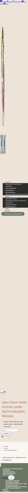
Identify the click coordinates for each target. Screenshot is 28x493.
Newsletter (7, 210)
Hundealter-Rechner (10, 206)
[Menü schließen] (0, 465)
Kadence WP (7, 460)
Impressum (6, 448)
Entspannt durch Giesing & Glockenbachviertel (16, 194)
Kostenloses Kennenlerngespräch (13, 184)
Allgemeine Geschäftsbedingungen (10, 450)
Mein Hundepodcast (10, 192)
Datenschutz (6, 446)
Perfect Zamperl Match (10, 188)
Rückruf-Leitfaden (9, 190)
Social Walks (8, 186)
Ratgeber (5, 478)
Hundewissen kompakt (10, 204)
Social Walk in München (11, 198)
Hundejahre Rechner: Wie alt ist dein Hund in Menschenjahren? (16, 487)
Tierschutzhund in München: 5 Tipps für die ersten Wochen (15, 201)
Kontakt (7, 208)
